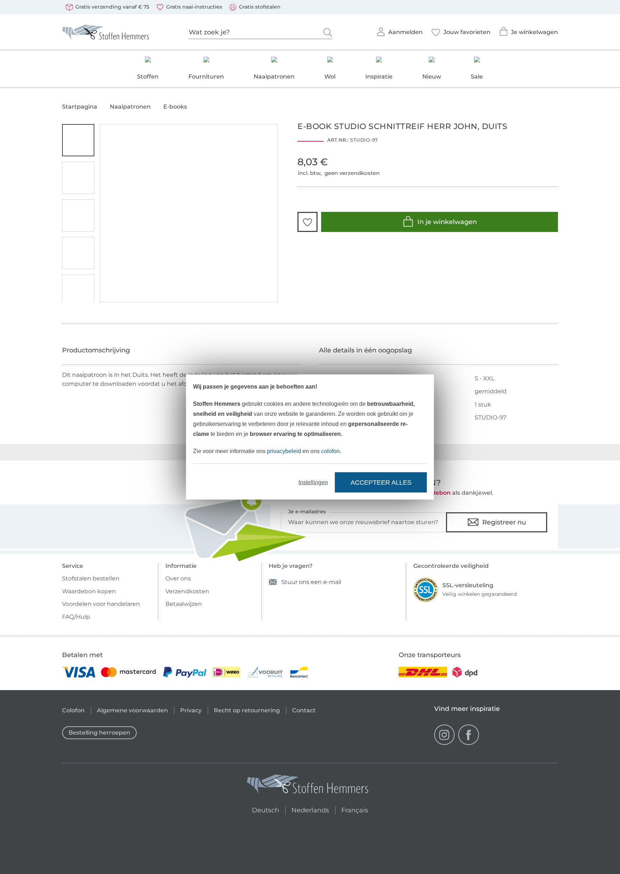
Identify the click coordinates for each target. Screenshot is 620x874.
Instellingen (313, 482)
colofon (330, 451)
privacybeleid (284, 451)
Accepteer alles (381, 482)
